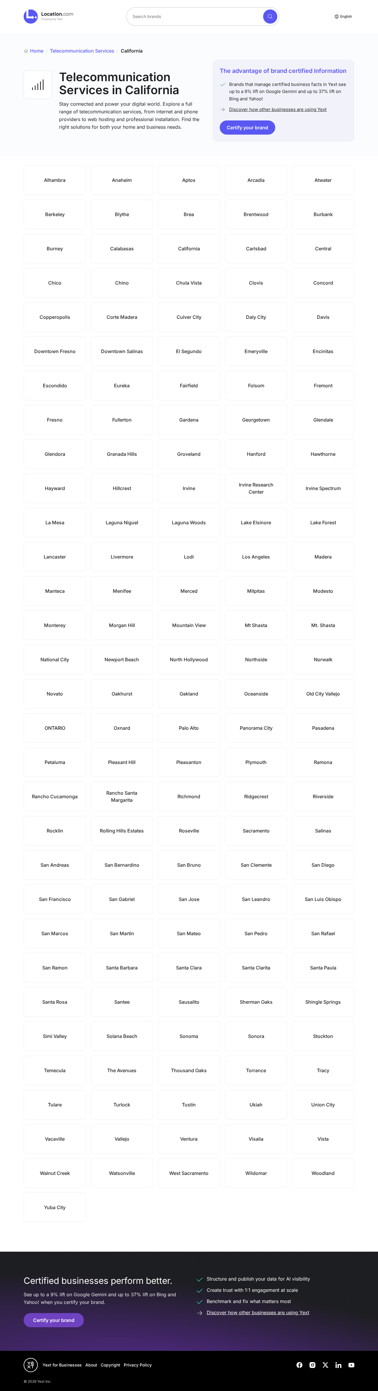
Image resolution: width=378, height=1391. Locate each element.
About (91, 1364)
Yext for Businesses (62, 1364)
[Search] (270, 16)
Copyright (110, 1364)
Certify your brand (247, 127)
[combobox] (203, 16)
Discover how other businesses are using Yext (278, 109)
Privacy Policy (138, 1364)
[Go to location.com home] (49, 16)
